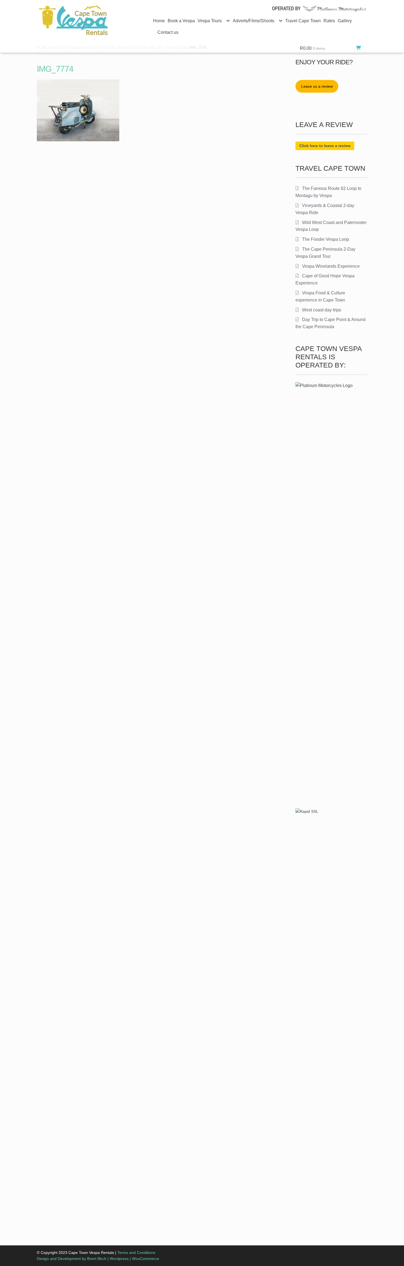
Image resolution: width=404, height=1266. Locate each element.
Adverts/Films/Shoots (253, 20)
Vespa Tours (210, 20)
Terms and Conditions (136, 1252)
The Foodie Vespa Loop (325, 239)
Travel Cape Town (303, 20)
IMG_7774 (55, 68)
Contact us (167, 32)
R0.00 (312, 48)
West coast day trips (321, 310)
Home (159, 20)
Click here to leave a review (324, 145)
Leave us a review (317, 86)
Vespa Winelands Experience (331, 266)
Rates (329, 20)
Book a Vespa (181, 20)
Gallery (345, 20)
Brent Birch (96, 1258)
